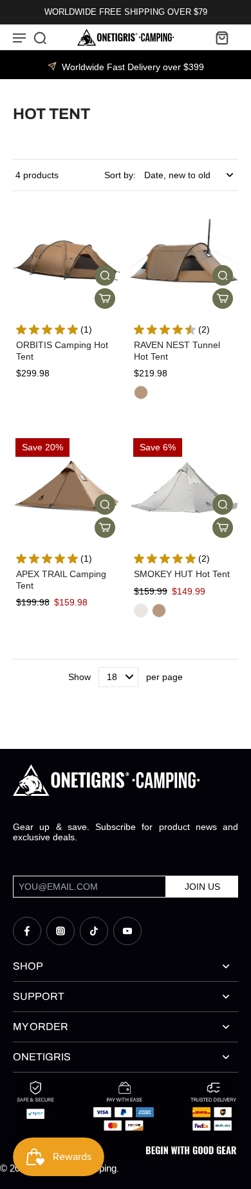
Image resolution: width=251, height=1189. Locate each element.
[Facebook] (27, 931)
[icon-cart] (221, 37)
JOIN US (202, 886)
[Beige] (141, 611)
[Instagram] (60, 931)
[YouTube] (127, 931)
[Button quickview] (105, 275)
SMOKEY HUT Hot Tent (182, 574)
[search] (40, 37)
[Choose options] (222, 298)
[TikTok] (94, 931)
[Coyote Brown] (141, 392)
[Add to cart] (105, 298)
